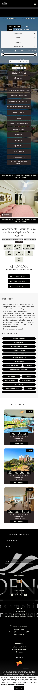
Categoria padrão (19, 129)
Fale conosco (19, 652)
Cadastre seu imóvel (19, 647)
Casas (19, 118)
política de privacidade (7, 684)
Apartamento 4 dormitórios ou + (19, 107)
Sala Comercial (19, 157)
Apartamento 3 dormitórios (19, 101)
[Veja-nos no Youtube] (25, 595)
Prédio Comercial (19, 151)
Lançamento (19, 140)
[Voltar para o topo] (4, 673)
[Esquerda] (2, 198)
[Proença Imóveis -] (19, 582)
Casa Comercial (19, 112)
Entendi (19, 688)
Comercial (19, 135)
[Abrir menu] (35, 3)
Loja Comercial (19, 146)
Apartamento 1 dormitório (19, 90)
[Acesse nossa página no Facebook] (12, 595)
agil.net (25, 668)
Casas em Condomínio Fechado (19, 123)
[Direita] (36, 198)
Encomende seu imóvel (19, 649)
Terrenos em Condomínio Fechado (19, 162)
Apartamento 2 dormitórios (19, 96)
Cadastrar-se (19, 576)
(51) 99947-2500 (29, 18)
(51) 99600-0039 (10, 18)
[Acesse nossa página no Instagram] (21, 595)
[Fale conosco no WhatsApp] (16, 595)
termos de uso (20, 684)
